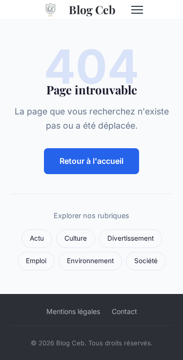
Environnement (90, 261)
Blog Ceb (92, 9)
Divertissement (130, 238)
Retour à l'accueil (91, 161)
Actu (37, 238)
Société (146, 261)
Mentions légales (73, 311)
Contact (124, 311)
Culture (75, 238)
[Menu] (137, 10)
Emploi (36, 261)
